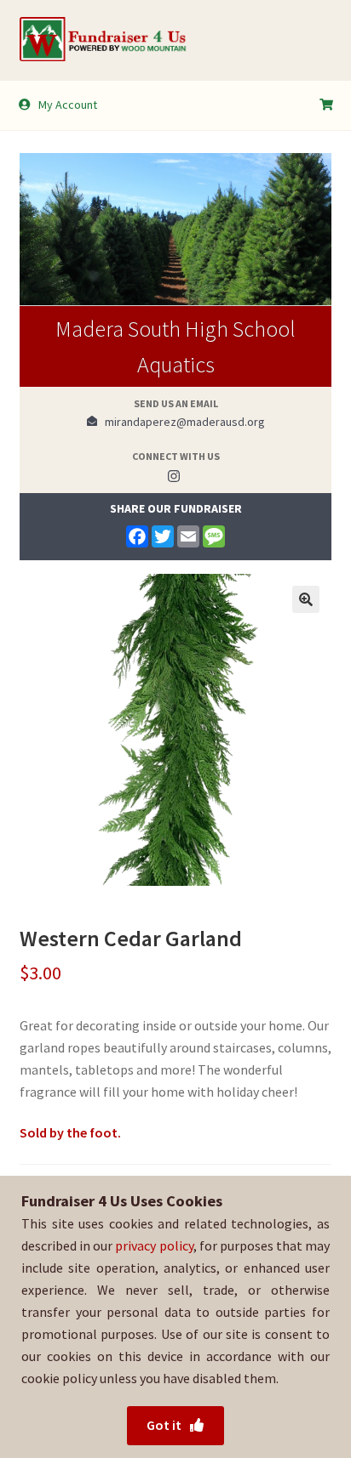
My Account (67, 104)
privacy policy (154, 1245)
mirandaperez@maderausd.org (181, 421)
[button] (305, 599)
